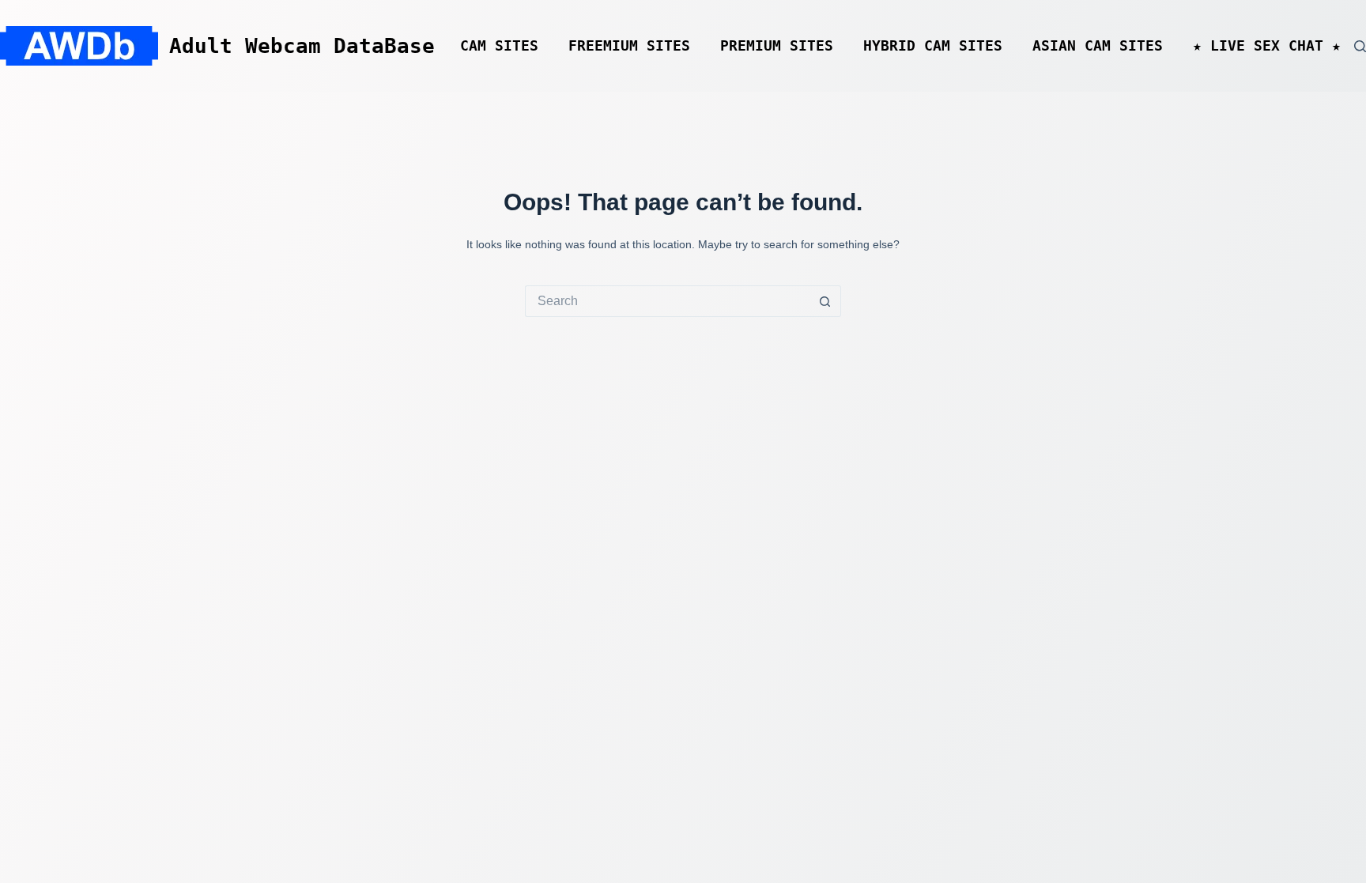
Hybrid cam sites (932, 46)
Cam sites (499, 46)
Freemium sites (629, 46)
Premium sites (776, 46)
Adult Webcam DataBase (302, 46)
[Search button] (825, 301)
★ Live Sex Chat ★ (1267, 46)
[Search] (1360, 46)
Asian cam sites (1097, 46)
